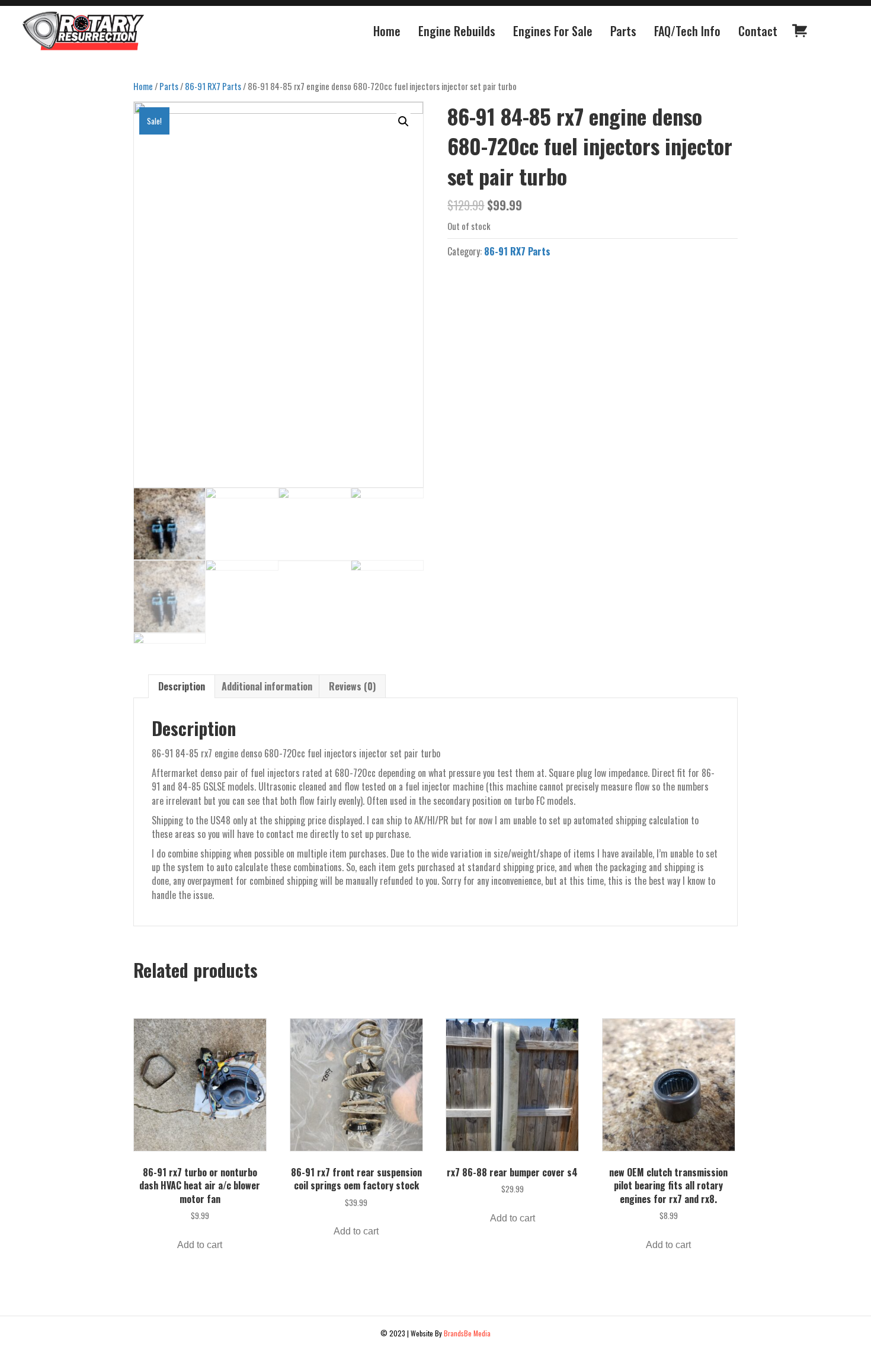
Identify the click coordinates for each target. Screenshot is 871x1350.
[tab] (181, 686)
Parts (168, 85)
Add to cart (199, 1245)
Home (143, 85)
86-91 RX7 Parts (213, 85)
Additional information (267, 686)
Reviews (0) (352, 686)
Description (181, 686)
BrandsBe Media (467, 1333)
